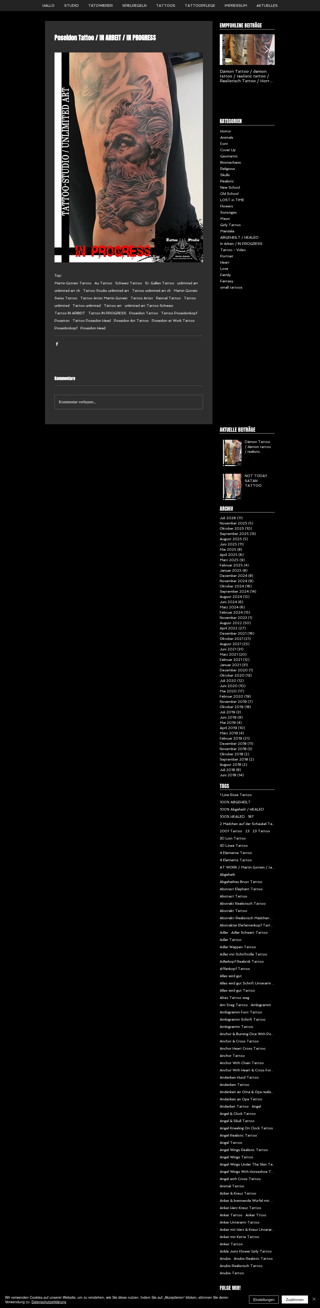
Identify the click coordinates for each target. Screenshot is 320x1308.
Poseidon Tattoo (143, 313)
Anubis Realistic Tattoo (253, 1259)
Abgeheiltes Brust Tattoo (241, 882)
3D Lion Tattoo (233, 838)
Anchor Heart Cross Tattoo (243, 1048)
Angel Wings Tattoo (236, 1157)
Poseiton (62, 321)
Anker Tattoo (231, 1215)
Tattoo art (113, 306)
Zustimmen (295, 1299)
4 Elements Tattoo (236, 860)
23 (247, 831)
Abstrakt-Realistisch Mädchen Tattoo (247, 918)
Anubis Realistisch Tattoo (241, 1266)
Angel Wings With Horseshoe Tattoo (247, 1172)
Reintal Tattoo (168, 298)
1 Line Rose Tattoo (236, 795)
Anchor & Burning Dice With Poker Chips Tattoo (247, 1034)
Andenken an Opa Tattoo (241, 1099)
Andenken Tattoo (234, 1085)
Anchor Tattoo (232, 1056)
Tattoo (190, 298)
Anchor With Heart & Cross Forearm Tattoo (247, 1070)
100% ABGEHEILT (235, 802)
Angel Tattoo (231, 1143)
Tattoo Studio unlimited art (106, 291)
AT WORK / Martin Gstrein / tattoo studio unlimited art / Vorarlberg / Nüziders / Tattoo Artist (247, 867)
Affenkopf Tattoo (235, 969)
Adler (224, 932)
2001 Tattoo (231, 831)
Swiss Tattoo (65, 298)
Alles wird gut (231, 976)
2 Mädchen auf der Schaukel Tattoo (247, 824)
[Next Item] (266, 49)
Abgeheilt (227, 874)
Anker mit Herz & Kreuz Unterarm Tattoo (247, 1230)
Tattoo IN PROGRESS (107, 313)
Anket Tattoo (231, 1244)
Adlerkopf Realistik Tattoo (242, 961)
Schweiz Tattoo (128, 283)
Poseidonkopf (66, 328)
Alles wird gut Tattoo (237, 990)
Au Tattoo (103, 283)
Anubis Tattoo (232, 1273)
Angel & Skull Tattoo (237, 1121)
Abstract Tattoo (233, 896)
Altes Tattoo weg (234, 998)
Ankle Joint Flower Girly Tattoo (246, 1251)
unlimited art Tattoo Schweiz (149, 306)
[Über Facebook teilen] (56, 344)
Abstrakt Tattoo (233, 911)
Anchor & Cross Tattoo (239, 1041)
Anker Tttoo (256, 1215)
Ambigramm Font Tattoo (241, 1012)
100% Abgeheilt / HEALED (242, 809)
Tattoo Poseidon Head (91, 321)
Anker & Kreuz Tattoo (238, 1193)
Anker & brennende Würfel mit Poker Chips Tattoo (247, 1201)
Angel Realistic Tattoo (238, 1135)
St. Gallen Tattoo (159, 283)
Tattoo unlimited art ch (151, 291)
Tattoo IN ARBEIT (69, 313)
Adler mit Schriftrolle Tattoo (243, 954)
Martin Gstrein (186, 291)
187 (251, 817)
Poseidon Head (93, 328)
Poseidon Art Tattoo (131, 321)
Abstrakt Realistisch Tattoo (243, 903)
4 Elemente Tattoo (236, 853)
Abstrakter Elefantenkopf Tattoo (247, 925)
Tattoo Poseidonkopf (179, 313)
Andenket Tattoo (234, 1106)
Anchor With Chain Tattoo (242, 1063)
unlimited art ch (67, 291)
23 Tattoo (261, 831)
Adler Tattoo (231, 940)
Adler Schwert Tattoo (249, 932)
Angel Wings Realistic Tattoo (244, 1150)
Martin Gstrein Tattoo (73, 283)
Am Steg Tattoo (234, 1005)
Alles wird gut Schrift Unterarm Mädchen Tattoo (247, 983)
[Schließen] (314, 1299)
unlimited (62, 306)
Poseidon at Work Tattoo (173, 321)
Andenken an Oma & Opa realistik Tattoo (247, 1092)
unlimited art (187, 283)
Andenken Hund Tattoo (239, 1077)
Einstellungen (263, 1299)
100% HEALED (232, 817)
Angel (256, 1106)
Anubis (225, 1259)
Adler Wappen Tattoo (238, 947)
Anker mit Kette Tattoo (239, 1237)
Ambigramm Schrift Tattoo (243, 1019)
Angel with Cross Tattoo (240, 1179)
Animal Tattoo (232, 1186)
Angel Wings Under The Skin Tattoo (247, 1164)
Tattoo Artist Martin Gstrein (104, 298)
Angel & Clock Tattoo (238, 1114)
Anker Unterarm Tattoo (240, 1222)
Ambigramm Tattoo (236, 1027)
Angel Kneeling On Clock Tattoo (246, 1128)
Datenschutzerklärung (49, 1301)
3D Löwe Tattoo (234, 846)
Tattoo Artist (141, 298)
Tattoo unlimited (86, 306)
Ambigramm (261, 1005)
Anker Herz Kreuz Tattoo (240, 1208)
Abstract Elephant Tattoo (241, 889)
